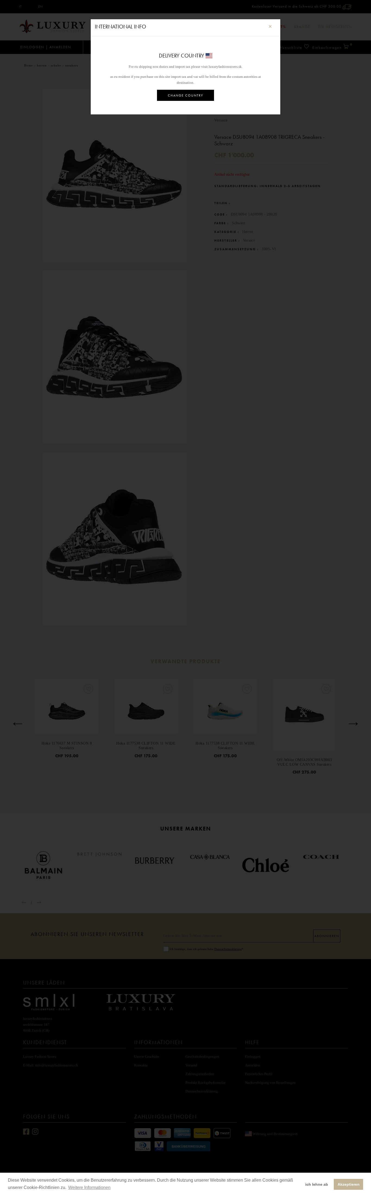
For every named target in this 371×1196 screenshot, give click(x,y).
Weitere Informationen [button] (89, 1187)
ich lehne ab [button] (316, 1184)
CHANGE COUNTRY (185, 95)
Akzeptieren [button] (349, 1184)
